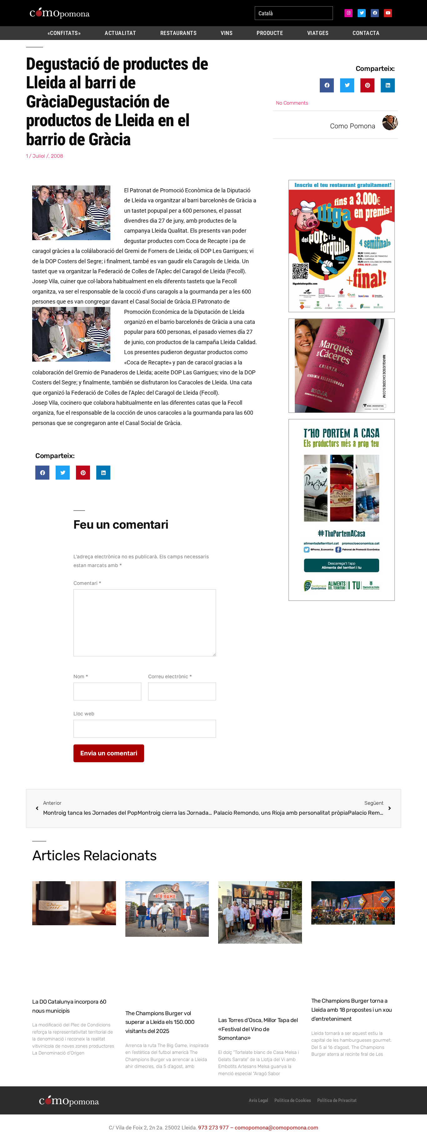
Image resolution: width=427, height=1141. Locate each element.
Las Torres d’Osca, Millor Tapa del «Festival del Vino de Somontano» (258, 1029)
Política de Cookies (292, 1100)
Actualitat (120, 33)
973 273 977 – (216, 1127)
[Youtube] (388, 13)
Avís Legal (258, 1100)
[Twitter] (362, 13)
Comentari (87, 583)
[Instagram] (348, 13)
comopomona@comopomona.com (276, 1127)
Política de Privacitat (337, 1100)
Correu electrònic (170, 676)
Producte (270, 33)
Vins (227, 33)
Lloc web (83, 714)
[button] (327, 85)
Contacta (366, 33)
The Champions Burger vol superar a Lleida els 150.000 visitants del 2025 (159, 1022)
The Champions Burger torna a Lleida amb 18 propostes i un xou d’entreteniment (351, 1009)
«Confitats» (64, 33)
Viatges (318, 33)
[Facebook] (375, 13)
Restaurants (178, 33)
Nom (80, 676)
